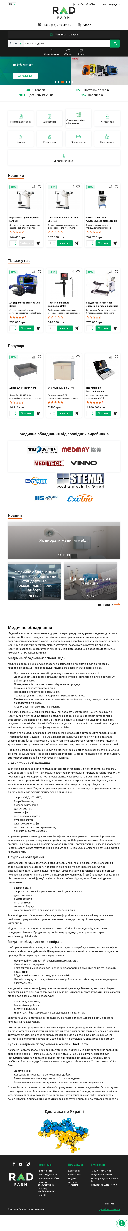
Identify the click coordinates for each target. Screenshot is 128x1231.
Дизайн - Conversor (109, 1209)
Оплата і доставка (47, 1174)
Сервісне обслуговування (46, 1183)
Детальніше (25, 75)
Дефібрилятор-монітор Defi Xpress (24, 304)
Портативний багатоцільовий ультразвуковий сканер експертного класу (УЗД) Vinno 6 (99, 390)
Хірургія (72, 1178)
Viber (87, 25)
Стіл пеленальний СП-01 (61, 388)
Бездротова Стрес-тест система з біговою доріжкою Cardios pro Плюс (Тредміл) (102, 304)
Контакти (98, 1164)
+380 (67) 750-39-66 (57, 25)
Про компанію (45, 1170)
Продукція (75, 1164)
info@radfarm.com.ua (101, 1174)
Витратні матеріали (73, 1183)
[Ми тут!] (121, 1205)
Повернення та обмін (48, 1178)
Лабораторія (74, 1174)
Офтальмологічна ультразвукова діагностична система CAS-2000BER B (101, 219)
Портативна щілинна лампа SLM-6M (63, 219)
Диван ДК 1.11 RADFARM (22, 388)
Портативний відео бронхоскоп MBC (58, 304)
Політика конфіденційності (47, 1189)
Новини (42, 1195)
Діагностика (74, 1170)
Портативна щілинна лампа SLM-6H (24, 219)
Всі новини (105, 604)
